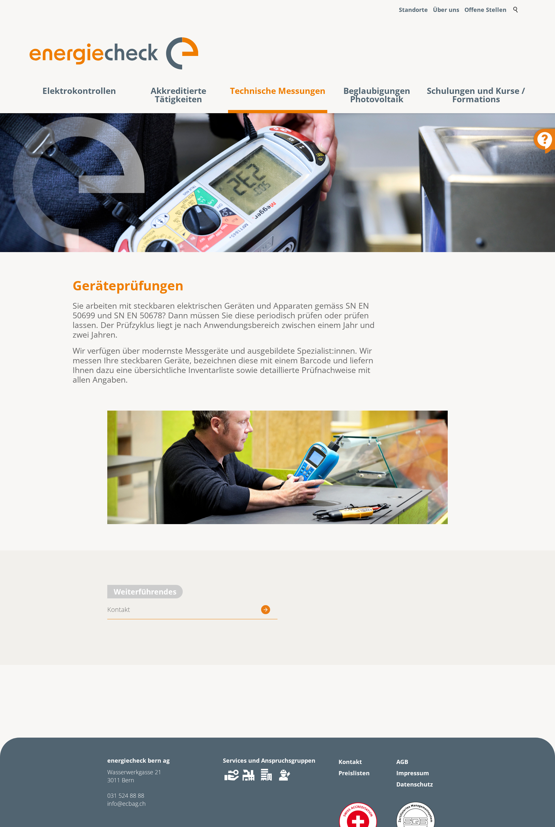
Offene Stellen (485, 10)
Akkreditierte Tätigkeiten (178, 95)
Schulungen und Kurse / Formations (476, 95)
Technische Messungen (277, 91)
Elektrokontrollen (79, 91)
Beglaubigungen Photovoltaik (376, 95)
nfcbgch (127, 803)
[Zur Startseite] (114, 53)
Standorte (413, 10)
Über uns (446, 10)
